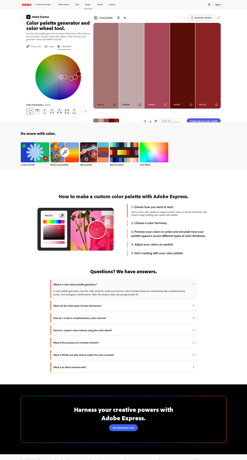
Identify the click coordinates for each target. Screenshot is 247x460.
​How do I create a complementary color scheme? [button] (79, 318)
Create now (35, 152)
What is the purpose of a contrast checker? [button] (76, 342)
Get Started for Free (123, 427)
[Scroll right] (85, 111)
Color (77, 4)
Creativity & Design (42, 4)
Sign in (218, 4)
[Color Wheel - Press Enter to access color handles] (58, 77)
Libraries (112, 4)
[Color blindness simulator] (124, 17)
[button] (209, 4)
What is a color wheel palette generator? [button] (75, 284)
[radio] (29, 111)
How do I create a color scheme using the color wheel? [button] (82, 330)
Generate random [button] (203, 17)
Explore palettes (117, 164)
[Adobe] (26, 4)
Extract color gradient (59, 164)
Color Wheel (145, 164)
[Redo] (184, 17)
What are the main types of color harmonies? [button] (77, 305)
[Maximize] (218, 17)
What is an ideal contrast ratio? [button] (69, 367)
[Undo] (178, 17)
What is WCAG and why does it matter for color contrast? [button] (83, 354)
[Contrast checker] (118, 17)
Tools (87, 4)
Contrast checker (28, 164)
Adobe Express (63, 4)
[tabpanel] (58, 83)
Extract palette (86, 164)
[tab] (33, 46)
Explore (100, 4)
